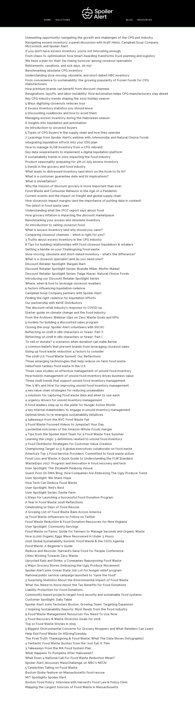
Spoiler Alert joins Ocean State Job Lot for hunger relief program (73, 570)
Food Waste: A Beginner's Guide (49, 546)
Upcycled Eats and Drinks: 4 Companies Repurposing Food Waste (73, 560)
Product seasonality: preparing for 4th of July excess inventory (71, 162)
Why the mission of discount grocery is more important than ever (73, 186)
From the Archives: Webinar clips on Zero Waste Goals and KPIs (72, 317)
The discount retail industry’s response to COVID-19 (63, 307)
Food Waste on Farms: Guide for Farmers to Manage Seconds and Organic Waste (85, 531)
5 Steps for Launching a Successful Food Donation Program (69, 497)
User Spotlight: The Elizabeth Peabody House (59, 468)
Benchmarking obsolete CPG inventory (54, 70)
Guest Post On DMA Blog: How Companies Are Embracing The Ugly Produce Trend (86, 473)
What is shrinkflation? (41, 181)
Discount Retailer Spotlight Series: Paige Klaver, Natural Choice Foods (77, 273)
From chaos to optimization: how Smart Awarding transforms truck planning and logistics (90, 56)
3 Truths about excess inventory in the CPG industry (63, 239)
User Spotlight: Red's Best (44, 487)
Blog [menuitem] (129, 20)
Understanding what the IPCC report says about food (64, 210)
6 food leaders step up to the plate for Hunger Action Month (70, 405)
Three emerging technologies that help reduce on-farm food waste (75, 361)
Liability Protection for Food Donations (54, 590)
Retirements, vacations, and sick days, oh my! (58, 65)
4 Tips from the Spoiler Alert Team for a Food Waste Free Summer (74, 434)
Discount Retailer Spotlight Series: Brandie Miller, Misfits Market (72, 269)
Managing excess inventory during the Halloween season (67, 118)
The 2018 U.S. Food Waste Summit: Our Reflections (63, 356)
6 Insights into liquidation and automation (55, 123)
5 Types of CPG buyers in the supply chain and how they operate (72, 132)
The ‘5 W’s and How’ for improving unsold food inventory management (77, 385)
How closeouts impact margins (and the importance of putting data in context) (83, 200)
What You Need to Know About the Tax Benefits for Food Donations (75, 585)
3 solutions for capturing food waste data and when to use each (72, 395)
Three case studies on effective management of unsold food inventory (78, 371)
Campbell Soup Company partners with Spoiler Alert (63, 293)
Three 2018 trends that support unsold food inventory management (75, 380)
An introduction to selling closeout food (55, 225)
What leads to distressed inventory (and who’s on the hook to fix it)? (75, 171)
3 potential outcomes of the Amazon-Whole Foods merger (68, 429)
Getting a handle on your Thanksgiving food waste (62, 249)
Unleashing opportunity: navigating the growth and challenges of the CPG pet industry (89, 37)
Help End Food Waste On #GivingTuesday (56, 633)
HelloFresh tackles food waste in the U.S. (55, 366)
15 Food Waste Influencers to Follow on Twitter (60, 517)
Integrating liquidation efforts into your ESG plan (61, 142)
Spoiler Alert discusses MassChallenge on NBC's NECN (66, 663)
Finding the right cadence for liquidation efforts (60, 298)
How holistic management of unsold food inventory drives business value (79, 376)
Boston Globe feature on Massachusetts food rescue (65, 672)
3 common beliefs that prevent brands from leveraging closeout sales (77, 346)
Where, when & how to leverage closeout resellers (63, 283)
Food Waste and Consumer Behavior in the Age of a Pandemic (71, 191)
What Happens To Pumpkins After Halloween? (59, 653)
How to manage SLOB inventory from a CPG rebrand (63, 147)
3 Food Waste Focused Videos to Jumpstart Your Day (64, 424)
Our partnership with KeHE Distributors (53, 303)
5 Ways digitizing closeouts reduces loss (55, 103)
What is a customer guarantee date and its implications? (66, 176)
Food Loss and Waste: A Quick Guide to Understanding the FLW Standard (79, 458)
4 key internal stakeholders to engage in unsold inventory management (77, 410)
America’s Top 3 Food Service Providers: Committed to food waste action (79, 453)
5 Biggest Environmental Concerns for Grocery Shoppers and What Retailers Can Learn (89, 628)
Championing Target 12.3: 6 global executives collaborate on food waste (78, 448)
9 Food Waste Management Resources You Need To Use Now (71, 614)
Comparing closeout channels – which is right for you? (65, 234)
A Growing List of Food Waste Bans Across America (63, 512)
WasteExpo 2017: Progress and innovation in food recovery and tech (75, 463)
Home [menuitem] (47, 20)
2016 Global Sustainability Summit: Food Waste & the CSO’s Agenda (74, 541)
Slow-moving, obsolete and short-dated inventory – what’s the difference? (80, 254)
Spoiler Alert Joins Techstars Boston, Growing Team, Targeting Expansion (79, 604)
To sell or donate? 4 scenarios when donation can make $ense (71, 341)
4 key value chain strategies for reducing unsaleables (64, 390)
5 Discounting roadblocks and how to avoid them (61, 113)
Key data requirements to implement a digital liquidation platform (73, 152)
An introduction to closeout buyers (51, 127)
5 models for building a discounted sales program (61, 322)
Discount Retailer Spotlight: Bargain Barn (55, 264)
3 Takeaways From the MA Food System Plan (58, 648)
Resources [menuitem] (144, 20)
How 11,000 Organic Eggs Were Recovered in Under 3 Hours (69, 536)
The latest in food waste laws (47, 205)
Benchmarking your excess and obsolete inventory (62, 220)
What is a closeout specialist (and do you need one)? (64, 259)
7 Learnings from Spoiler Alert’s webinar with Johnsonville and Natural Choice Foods (87, 137)
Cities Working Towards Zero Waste (51, 555)
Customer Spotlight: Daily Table (48, 599)
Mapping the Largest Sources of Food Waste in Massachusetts (71, 687)
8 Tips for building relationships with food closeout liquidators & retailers (79, 244)
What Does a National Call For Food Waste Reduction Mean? (70, 658)
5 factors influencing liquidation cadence (55, 288)
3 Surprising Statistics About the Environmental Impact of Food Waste (76, 580)
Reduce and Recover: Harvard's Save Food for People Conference (74, 551)
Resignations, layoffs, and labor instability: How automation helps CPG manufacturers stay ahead (96, 93)
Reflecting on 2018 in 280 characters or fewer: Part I (63, 337)
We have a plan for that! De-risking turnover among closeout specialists (78, 61)
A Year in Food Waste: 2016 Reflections (54, 502)
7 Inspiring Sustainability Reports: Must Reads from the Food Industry (76, 609)
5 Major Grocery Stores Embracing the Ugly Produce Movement (72, 565)
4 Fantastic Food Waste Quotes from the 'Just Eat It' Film (67, 643)
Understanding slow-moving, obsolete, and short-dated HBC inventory (77, 75)
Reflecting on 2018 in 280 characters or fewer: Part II (64, 332)
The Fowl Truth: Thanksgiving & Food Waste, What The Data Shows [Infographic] (84, 638)
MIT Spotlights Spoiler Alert (45, 677)
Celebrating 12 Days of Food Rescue (52, 507)
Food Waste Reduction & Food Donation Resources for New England (76, 521)
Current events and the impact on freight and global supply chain (73, 196)
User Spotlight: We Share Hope (48, 478)
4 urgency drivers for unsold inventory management (63, 400)
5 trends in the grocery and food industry (55, 166)
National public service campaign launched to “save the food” (70, 575)
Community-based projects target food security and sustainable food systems (83, 594)
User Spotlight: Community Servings (52, 526)
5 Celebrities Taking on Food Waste (51, 667)
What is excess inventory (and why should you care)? (64, 230)
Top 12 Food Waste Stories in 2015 (50, 624)
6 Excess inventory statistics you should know (59, 108)
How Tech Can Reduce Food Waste (51, 483)
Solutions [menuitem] (63, 20)
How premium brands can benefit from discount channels (67, 89)
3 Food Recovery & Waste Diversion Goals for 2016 (63, 619)
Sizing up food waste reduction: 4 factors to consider (64, 351)
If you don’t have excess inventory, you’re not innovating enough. (73, 51)
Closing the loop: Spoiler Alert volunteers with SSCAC (64, 327)
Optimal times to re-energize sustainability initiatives (64, 414)
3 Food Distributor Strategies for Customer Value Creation (68, 444)
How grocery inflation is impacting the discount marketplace (69, 215)
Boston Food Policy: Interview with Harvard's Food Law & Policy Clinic (76, 682)
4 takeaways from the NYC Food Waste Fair (57, 419)
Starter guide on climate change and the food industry (65, 312)
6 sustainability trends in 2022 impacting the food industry (67, 157)
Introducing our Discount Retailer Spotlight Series (62, 278)
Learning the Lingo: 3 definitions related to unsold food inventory (73, 439)
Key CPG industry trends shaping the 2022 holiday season (67, 98)
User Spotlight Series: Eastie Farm (50, 492)
